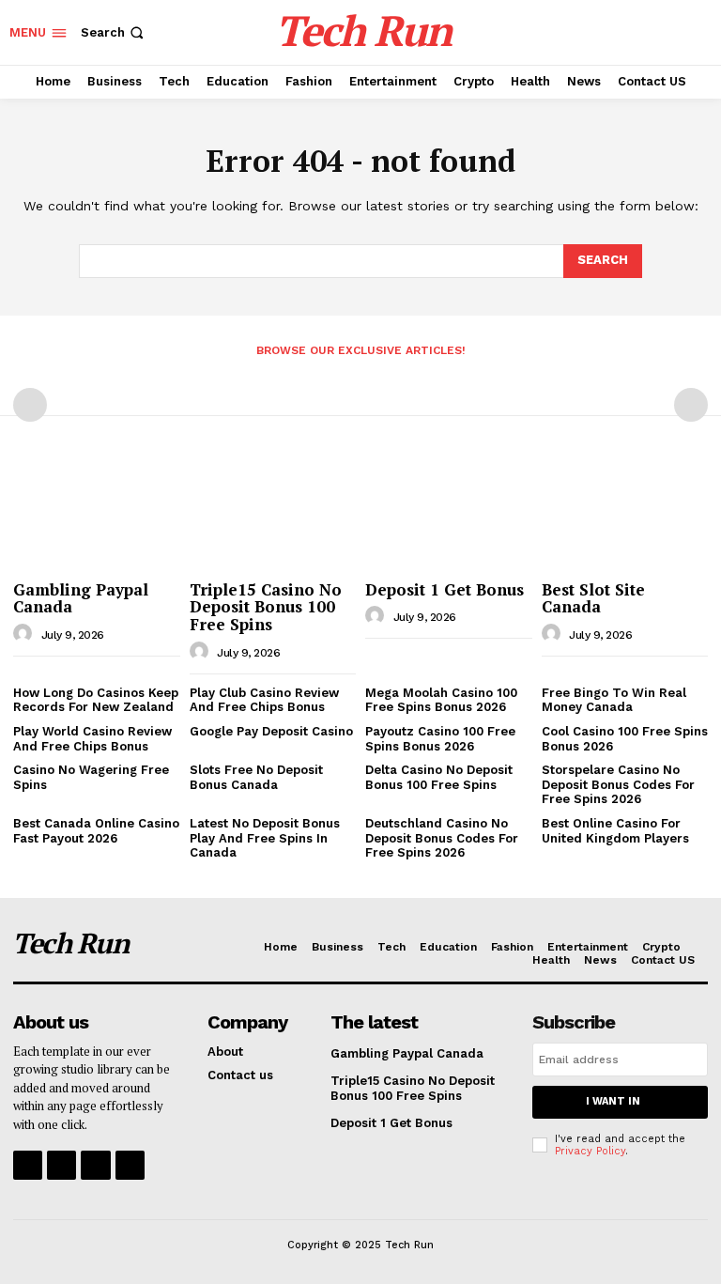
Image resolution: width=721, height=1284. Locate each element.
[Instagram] (61, 1165)
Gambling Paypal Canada (80, 598)
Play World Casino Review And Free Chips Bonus (92, 738)
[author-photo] (25, 634)
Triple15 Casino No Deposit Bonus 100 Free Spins (266, 607)
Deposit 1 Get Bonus (444, 589)
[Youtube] (130, 1165)
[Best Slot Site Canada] (625, 512)
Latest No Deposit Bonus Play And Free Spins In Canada (265, 837)
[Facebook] (27, 1165)
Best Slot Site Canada (593, 598)
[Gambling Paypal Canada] (96, 512)
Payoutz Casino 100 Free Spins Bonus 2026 (440, 738)
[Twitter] (95, 1165)
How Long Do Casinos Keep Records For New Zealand (95, 700)
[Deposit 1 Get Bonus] (448, 512)
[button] (114, 32)
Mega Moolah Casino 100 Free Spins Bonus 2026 (441, 700)
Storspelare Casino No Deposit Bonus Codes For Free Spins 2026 (618, 784)
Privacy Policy (590, 1151)
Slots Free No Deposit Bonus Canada (256, 777)
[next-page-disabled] (691, 405)
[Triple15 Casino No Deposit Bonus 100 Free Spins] (273, 512)
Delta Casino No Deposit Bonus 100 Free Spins (439, 777)
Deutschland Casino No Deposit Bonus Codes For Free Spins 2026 (441, 837)
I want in (613, 1101)
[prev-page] (30, 405)
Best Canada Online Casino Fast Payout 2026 (96, 830)
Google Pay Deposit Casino (271, 731)
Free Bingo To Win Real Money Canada (614, 700)
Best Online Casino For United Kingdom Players (615, 830)
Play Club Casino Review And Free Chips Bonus (264, 700)
